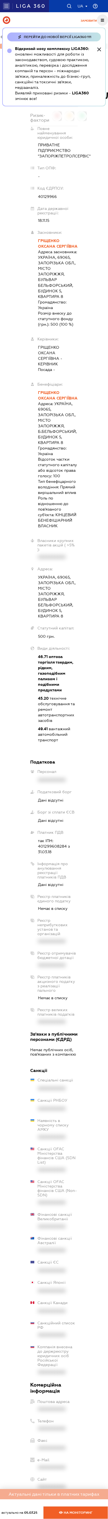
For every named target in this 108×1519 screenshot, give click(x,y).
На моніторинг (77, 1513)
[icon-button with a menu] (102, 20)
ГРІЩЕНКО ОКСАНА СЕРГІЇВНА (58, 243)
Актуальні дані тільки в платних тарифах (54, 1494)
